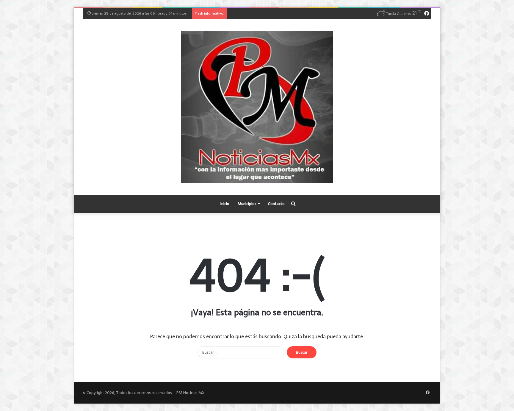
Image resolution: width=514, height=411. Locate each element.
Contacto (276, 204)
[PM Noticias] (257, 107)
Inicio (224, 204)
